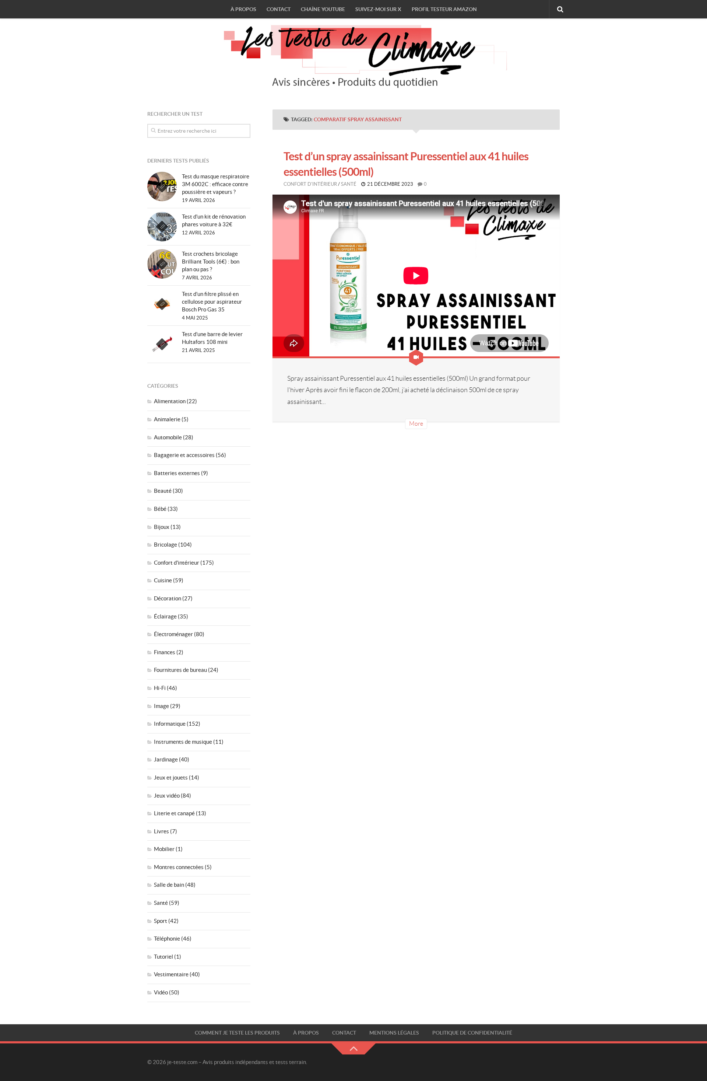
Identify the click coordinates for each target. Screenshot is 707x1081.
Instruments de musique (183, 742)
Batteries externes (177, 473)
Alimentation (170, 401)
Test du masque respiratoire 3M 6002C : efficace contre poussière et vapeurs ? (215, 184)
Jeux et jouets (171, 777)
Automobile (168, 437)
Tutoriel (163, 956)
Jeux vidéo (167, 795)
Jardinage (166, 759)
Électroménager (173, 634)
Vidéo (161, 992)
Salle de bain (169, 885)
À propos (243, 9)
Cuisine (163, 580)
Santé (348, 184)
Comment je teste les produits (237, 1033)
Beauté (163, 491)
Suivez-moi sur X (378, 9)
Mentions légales (394, 1033)
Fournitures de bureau (180, 670)
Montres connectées (179, 867)
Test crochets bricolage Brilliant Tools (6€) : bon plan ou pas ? (210, 261)
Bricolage (165, 544)
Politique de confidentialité (472, 1033)
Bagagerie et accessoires (184, 455)
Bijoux (161, 527)
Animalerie (167, 419)
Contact (279, 9)
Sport (160, 921)
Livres (161, 831)
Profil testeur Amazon (444, 9)
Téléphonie (167, 938)
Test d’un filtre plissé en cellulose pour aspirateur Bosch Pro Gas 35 (212, 302)
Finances (164, 652)
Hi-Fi (160, 688)
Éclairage (165, 616)
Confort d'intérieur (310, 184)
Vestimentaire (171, 974)
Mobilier (164, 849)
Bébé (160, 509)
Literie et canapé (174, 813)
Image (161, 706)
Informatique (170, 724)
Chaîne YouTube (323, 9)
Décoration (167, 598)
